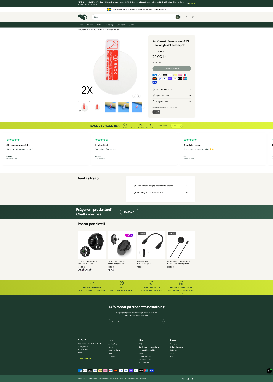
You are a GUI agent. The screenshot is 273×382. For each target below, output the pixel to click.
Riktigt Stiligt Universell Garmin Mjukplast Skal (116, 262)
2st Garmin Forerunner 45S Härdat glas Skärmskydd (101, 30)
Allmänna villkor (104, 378)
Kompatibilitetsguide (147, 350)
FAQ (140, 344)
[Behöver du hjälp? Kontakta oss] (187, 17)
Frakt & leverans (145, 356)
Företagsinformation (117, 378)
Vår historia (174, 344)
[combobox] (136, 17)
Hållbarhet (173, 350)
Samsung (109, 25)
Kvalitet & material (176, 347)
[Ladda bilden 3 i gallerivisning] (110, 107)
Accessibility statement (132, 378)
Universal (111, 356)
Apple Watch (113, 344)
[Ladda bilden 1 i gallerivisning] (84, 107)
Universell (121, 25)
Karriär (172, 353)
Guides (141, 353)
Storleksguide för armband (149, 347)
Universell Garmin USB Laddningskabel (145, 262)
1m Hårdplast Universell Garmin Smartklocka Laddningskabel (179, 262)
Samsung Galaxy (114, 350)
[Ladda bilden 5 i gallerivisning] (137, 107)
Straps (84, 378)
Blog (171, 356)
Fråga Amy (129, 212)
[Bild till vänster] (134, 96)
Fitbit (99, 25)
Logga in (192, 3)
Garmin (90, 25)
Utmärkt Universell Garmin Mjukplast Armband (88, 262)
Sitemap (144, 378)
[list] (136, 9)
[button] (81, 25)
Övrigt (131, 25)
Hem (79, 30)
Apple (80, 25)
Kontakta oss (144, 362)
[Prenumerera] (162, 321)
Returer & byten (145, 359)
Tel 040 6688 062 (84, 358)
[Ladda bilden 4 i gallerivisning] (124, 107)
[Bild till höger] (138, 96)
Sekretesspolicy (93, 378)
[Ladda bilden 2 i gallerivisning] (97, 107)
